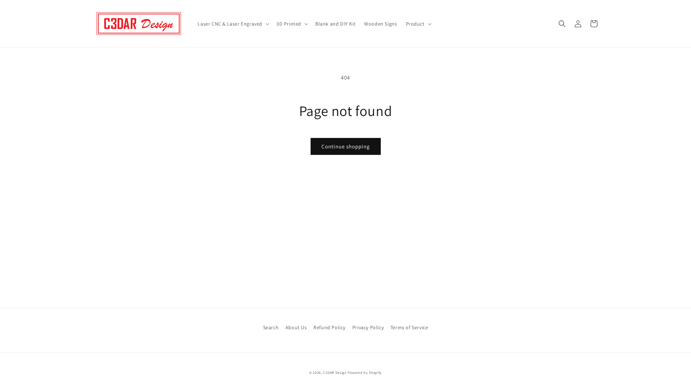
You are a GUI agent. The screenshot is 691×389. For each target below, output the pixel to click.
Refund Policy (329, 327)
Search (271, 327)
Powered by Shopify (365, 372)
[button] (232, 23)
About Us (296, 327)
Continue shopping (345, 146)
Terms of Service (409, 327)
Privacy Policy (368, 327)
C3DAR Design (334, 372)
